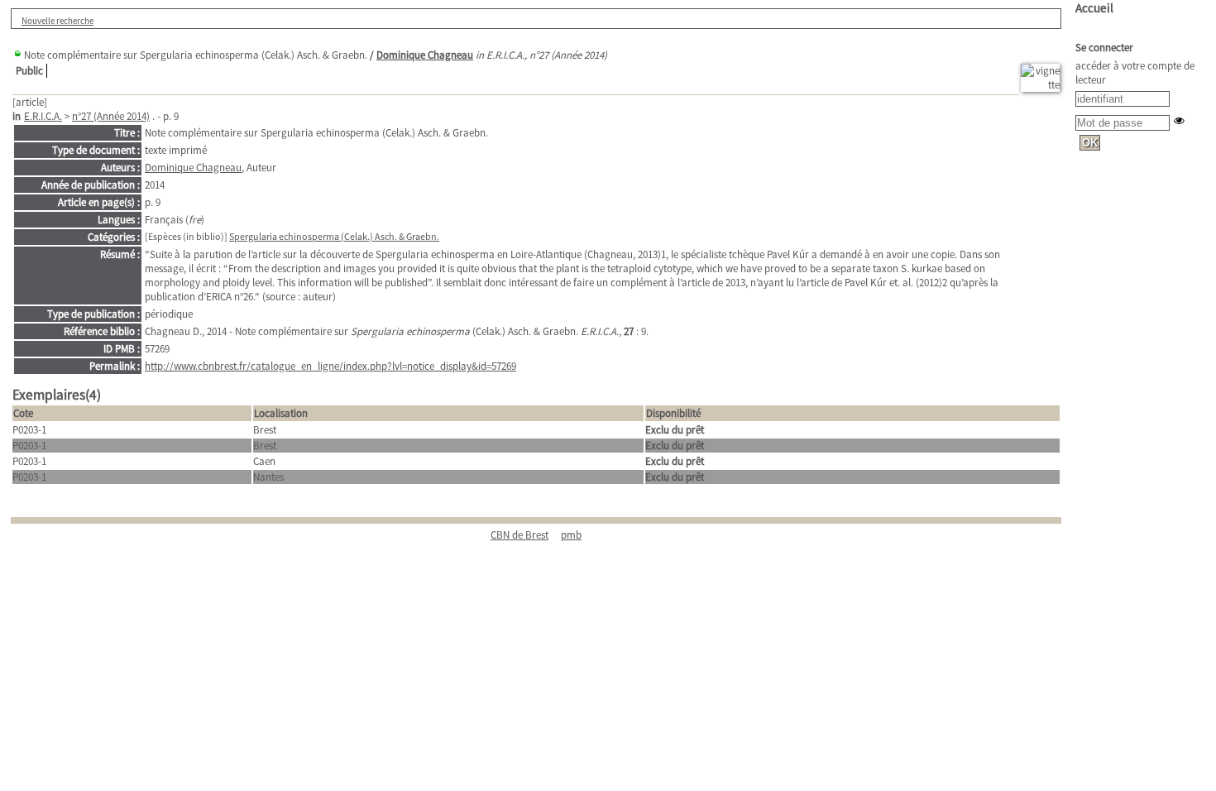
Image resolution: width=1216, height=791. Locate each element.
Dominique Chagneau (424, 55)
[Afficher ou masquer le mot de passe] (1179, 120)
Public (29, 71)
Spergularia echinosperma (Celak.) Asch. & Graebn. (334, 236)
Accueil (1094, 8)
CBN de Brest (519, 535)
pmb (571, 535)
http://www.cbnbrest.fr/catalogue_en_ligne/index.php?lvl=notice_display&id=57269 (330, 366)
